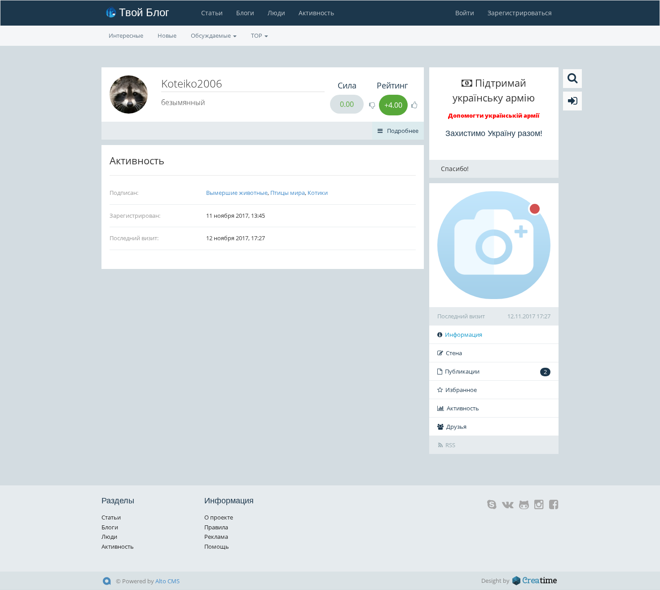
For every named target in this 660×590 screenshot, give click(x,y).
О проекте (218, 517)
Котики (318, 193)
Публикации (496, 371)
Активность (316, 13)
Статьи (212, 13)
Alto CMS (167, 581)
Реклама (216, 537)
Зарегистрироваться (520, 13)
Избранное (461, 390)
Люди (276, 13)
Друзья (456, 427)
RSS (450, 445)
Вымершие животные (237, 193)
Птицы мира (287, 193)
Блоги (245, 13)
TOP (257, 35)
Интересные (126, 35)
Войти (464, 13)
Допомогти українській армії (493, 115)
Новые (167, 35)
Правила (216, 527)
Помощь (216, 546)
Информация (463, 334)
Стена (454, 353)
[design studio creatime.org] (535, 581)
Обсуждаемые (211, 35)
